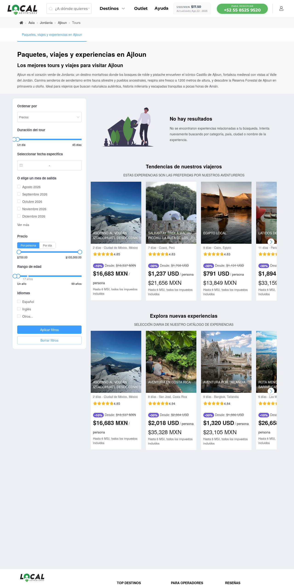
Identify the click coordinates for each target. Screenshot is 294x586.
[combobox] (34, 165)
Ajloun (62, 22)
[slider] (14, 139)
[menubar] (242, 9)
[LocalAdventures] (24, 10)
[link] (21, 22)
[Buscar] (50, 8)
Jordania (46, 22)
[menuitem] (113, 9)
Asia (31, 22)
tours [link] (76, 22)
